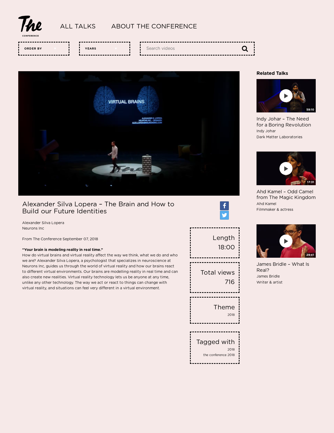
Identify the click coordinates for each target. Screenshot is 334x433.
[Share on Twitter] (224, 215)
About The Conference (154, 26)
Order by (33, 48)
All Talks (78, 26)
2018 (231, 314)
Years (90, 48)
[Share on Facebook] (224, 205)
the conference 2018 (219, 355)
